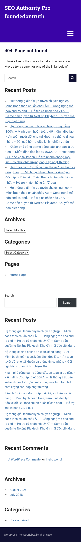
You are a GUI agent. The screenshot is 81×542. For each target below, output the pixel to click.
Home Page (18, 275)
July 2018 (16, 495)
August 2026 (18, 490)
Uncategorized (19, 520)
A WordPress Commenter (24, 459)
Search (9, 295)
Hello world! (54, 459)
